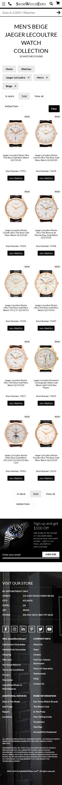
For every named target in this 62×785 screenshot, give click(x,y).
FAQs (36, 678)
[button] (13, 106)
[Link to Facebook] (5, 629)
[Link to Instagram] (14, 629)
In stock (9, 96)
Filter (54, 108)
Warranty (7, 659)
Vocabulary (39, 721)
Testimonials (39, 673)
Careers (37, 654)
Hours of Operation (43, 668)
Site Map (37, 726)
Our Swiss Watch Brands (45, 701)
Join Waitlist (16, 178)
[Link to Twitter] (40, 629)
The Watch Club (41, 706)
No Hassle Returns (11, 664)
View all (39, 96)
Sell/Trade (7, 706)
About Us (38, 644)
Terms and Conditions (13, 669)
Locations (7, 716)
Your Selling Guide (42, 716)
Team (36, 649)
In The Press (39, 711)
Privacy (6, 674)
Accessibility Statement (45, 732)
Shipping (6, 654)
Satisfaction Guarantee (13, 644)
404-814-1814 (10, 4)
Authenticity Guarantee (14, 649)
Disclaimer (7, 679)
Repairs (6, 711)
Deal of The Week (11, 701)
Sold (24, 96)
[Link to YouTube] (49, 629)
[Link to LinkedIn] (23, 629)
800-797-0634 (46, 614)
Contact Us (38, 683)
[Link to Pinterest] (32, 629)
